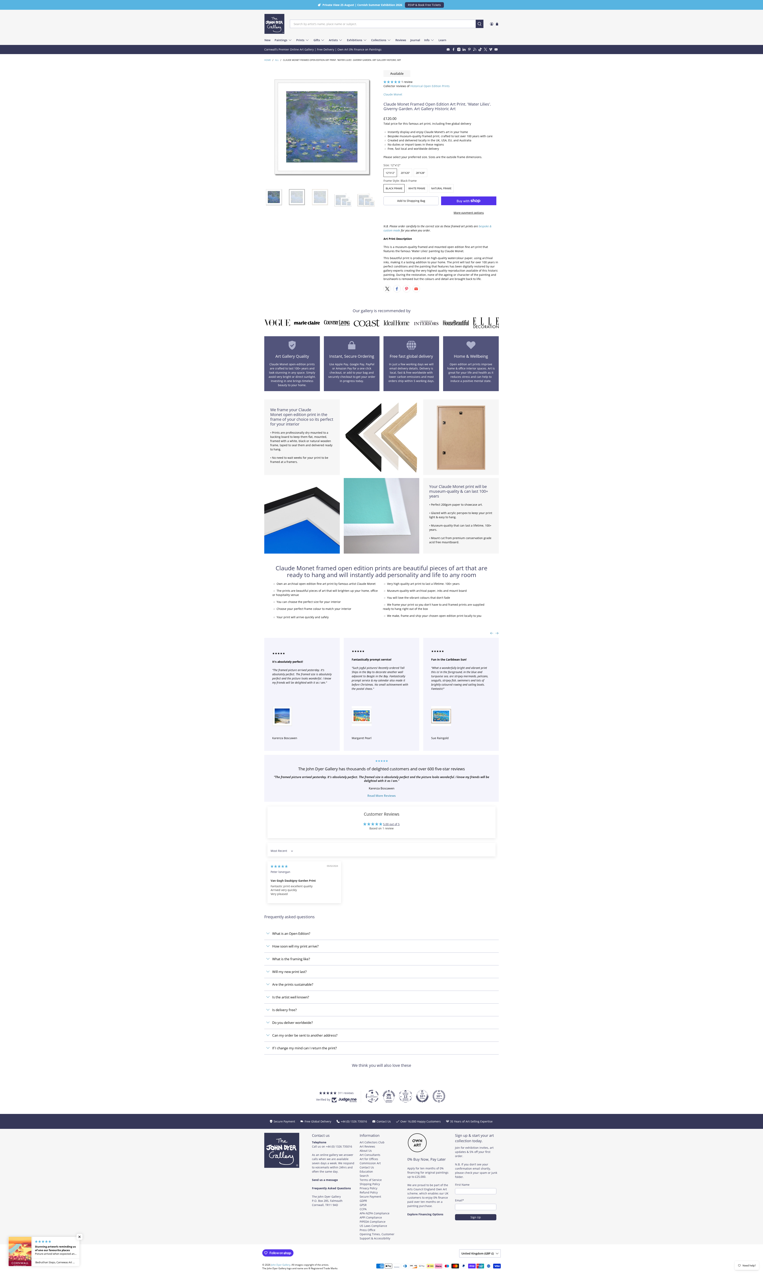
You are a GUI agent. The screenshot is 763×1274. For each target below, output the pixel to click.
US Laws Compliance (373, 1226)
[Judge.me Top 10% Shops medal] (422, 1096)
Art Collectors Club (372, 1142)
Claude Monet (392, 94)
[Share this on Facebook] (397, 289)
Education (366, 1171)
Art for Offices (369, 1159)
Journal (415, 40)
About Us (366, 1151)
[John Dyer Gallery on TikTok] (480, 49)
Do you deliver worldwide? (292, 1022)
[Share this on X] (387, 289)
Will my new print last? (289, 971)
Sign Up (476, 1217)
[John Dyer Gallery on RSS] (474, 49)
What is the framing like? (291, 959)
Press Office (367, 1230)
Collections (378, 40)
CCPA (363, 1209)
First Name (462, 1185)
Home (267, 60)
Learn (442, 40)
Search (364, 1176)
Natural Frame (441, 188)
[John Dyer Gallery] (274, 24)
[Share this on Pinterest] (406, 289)
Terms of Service (371, 1180)
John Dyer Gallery (280, 1264)
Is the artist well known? (290, 997)
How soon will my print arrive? (295, 946)
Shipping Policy (370, 1184)
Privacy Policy (368, 1188)
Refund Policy (369, 1192)
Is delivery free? (284, 1010)
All (277, 60)
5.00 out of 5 (391, 824)
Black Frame (394, 188)
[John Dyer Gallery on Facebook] (453, 49)
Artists (333, 40)
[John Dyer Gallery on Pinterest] (469, 49)
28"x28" (420, 173)
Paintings (281, 40)
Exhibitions (354, 40)
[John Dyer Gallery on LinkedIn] (464, 49)
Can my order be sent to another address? (304, 1035)
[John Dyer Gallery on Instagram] (459, 49)
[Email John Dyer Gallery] (448, 49)
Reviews (400, 40)
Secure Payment (370, 1196)
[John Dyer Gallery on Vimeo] (490, 49)
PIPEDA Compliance (372, 1221)
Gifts (317, 40)
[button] (392, 82)
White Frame (416, 188)
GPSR (363, 1205)
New (267, 40)
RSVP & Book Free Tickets (424, 5)
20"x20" (405, 173)
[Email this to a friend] (416, 289)
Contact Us (367, 1167)
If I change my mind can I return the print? (304, 1048)
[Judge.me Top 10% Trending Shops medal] (439, 1096)
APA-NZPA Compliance (374, 1213)
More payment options (469, 213)
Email (459, 1200)
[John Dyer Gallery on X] (485, 49)
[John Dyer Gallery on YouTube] (496, 49)
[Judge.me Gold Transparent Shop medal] (372, 1096)
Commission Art (370, 1163)
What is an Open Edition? (291, 933)
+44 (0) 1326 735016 (339, 1146)
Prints (300, 40)
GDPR (363, 1201)
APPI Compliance (371, 1217)
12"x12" (390, 173)
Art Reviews (367, 1146)
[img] (279, 866)
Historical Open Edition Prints (430, 86)
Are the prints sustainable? (292, 984)
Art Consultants (370, 1155)
